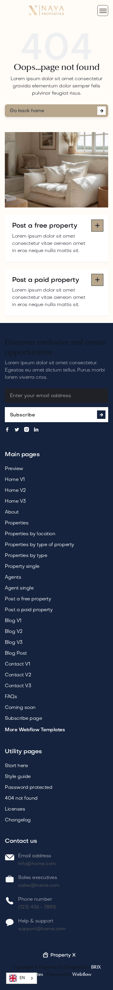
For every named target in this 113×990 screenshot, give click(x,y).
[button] (102, 10)
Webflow (81, 974)
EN (22, 978)
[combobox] (21, 978)
